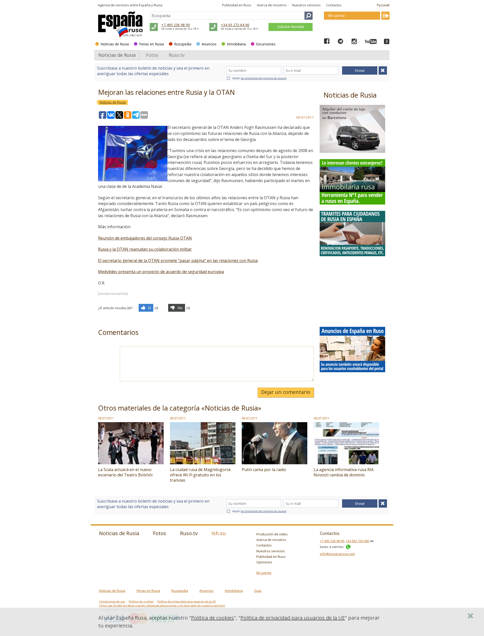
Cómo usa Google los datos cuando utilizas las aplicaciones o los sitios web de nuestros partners (162, 605)
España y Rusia (150, 5)
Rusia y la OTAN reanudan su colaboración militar (145, 249)
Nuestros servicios (306, 5)
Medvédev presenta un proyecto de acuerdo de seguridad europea (161, 271)
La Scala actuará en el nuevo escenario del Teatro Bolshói (125, 472)
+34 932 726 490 (357, 541)
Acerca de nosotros (272, 5)
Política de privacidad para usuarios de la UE (186, 601)
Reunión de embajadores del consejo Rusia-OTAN (145, 238)
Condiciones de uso (112, 601)
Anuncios (209, 44)
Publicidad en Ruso (236, 5)
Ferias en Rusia (151, 44)
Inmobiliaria (236, 44)
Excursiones (266, 44)
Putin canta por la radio (264, 469)
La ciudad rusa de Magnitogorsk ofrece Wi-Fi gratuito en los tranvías (200, 475)
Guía (257, 590)
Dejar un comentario (285, 392)
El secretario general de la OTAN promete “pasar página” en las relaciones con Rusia (178, 260)
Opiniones (264, 562)
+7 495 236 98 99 (175, 24)
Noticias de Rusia (115, 44)
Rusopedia (182, 44)
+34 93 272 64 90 (235, 24)
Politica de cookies (141, 601)
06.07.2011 (106, 418)
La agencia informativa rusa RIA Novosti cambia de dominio (344, 472)
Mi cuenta (263, 572)
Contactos (334, 5)
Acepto (259, 78)
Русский (383, 5)
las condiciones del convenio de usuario (263, 78)
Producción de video (272, 534)
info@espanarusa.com (337, 554)
